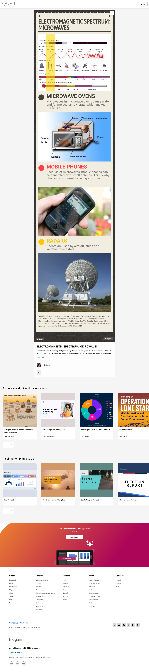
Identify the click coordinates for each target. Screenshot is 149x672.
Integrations (39, 606)
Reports (11, 583)
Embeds (38, 583)
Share (40, 339)
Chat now (24, 623)
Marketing (66, 583)
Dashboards (13, 586)
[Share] (39, 372)
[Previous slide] (5, 445)
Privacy (19, 653)
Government (66, 590)
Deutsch (17, 627)
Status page (93, 603)
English (11, 627)
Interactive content (42, 580)
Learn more (74, 537)
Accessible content (42, 590)
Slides (11, 600)
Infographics (13, 580)
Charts (11, 593)
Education (66, 596)
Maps (11, 590)
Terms (12, 653)
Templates (39, 609)
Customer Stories (94, 583)
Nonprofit (65, 593)
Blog (117, 586)
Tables (11, 596)
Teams (65, 600)
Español (30, 627)
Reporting (66, 586)
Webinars (92, 590)
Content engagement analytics (45, 593)
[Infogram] (8, 4)
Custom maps (40, 603)
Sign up (143, 4)
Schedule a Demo (94, 596)
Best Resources (94, 593)
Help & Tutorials (94, 580)
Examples (92, 586)
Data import (39, 600)
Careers (118, 583)
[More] (112, 13)
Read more (40, 357)
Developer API (93, 600)
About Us (119, 580)
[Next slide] (11, 445)
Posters (11, 603)
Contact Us (13, 623)
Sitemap (91, 606)
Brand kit (38, 586)
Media (65, 580)
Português (24, 627)
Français (37, 627)
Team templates (41, 596)
